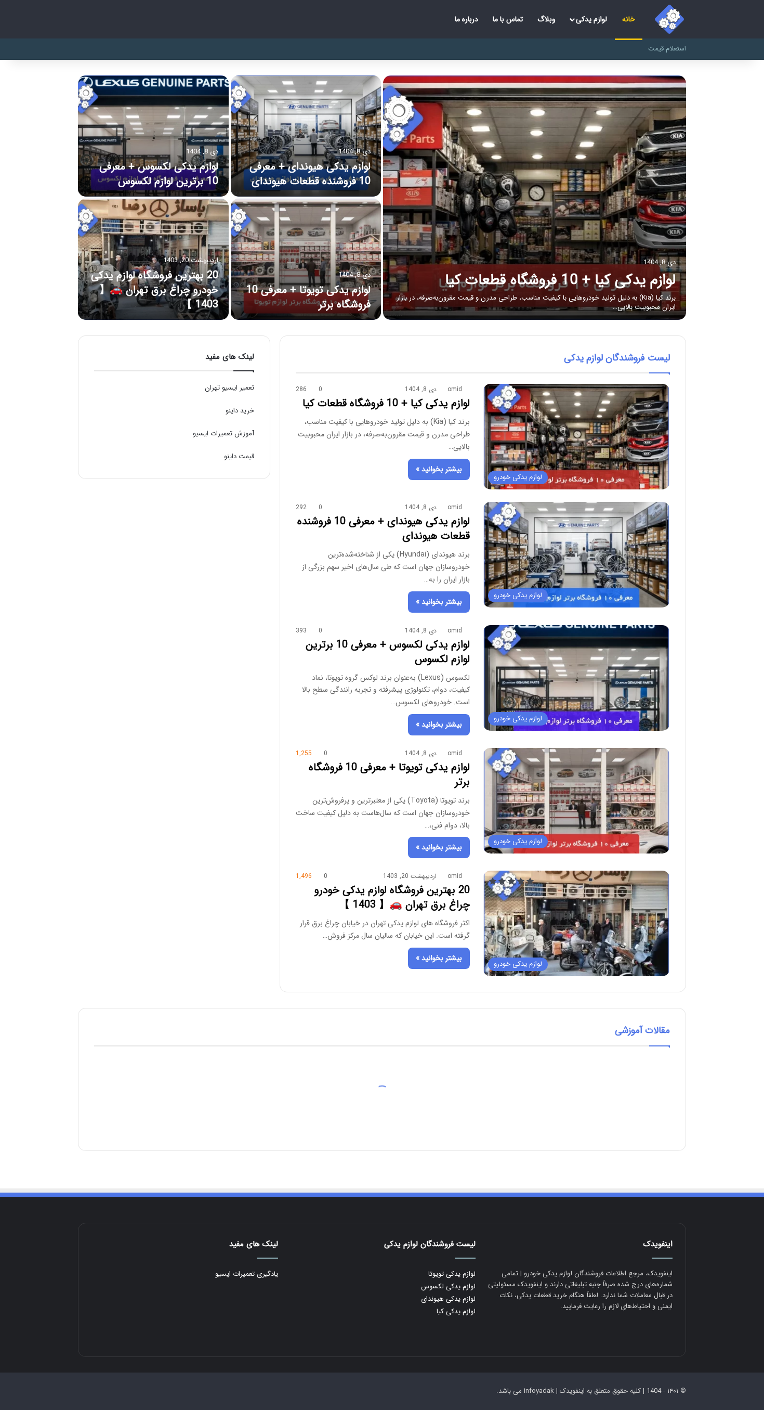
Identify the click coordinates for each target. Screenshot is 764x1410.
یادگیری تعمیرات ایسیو (246, 1274)
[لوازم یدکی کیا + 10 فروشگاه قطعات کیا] (534, 197)
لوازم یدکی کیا (456, 1311)
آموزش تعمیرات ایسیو (223, 433)
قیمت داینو (239, 456)
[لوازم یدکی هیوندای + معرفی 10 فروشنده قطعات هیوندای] (306, 136)
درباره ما (466, 19)
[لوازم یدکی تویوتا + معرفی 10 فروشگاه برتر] (306, 259)
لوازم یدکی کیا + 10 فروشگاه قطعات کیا (560, 280)
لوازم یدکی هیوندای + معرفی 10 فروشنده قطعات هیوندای (310, 174)
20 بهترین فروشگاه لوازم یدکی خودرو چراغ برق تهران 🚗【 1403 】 (154, 290)
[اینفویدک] (669, 19)
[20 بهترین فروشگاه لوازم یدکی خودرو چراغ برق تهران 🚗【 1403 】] (153, 259)
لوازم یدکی (591, 19)
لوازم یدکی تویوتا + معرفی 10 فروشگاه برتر (308, 297)
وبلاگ (546, 19)
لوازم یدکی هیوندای (448, 1298)
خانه (628, 19)
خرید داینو (240, 410)
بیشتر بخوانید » (439, 469)
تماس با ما (508, 19)
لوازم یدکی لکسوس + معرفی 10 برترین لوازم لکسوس (158, 174)
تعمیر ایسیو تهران (229, 387)
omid (454, 389)
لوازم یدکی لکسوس (448, 1286)
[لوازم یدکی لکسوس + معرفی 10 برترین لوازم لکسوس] (153, 136)
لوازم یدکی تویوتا (452, 1274)
